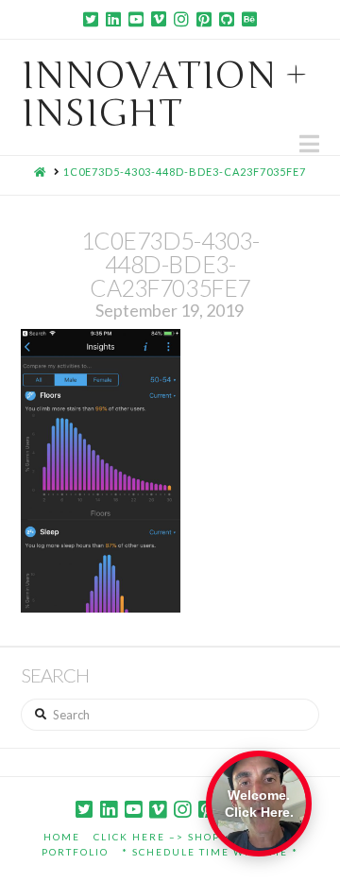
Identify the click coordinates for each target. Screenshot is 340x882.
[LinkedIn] (113, 19)
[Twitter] (90, 19)
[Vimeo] (158, 19)
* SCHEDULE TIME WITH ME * (210, 851)
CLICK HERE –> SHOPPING (172, 836)
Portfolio (75, 851)
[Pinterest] (204, 19)
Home (61, 836)
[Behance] (249, 19)
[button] (309, 143)
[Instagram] (181, 19)
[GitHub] (226, 19)
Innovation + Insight (164, 94)
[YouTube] (136, 19)
